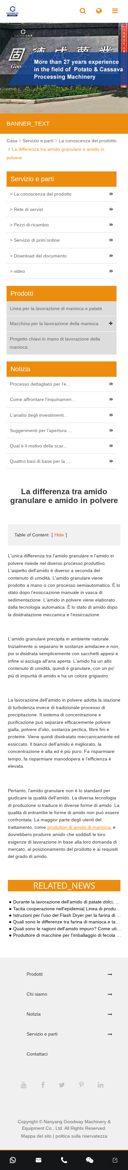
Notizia (34, 1014)
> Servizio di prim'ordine (35, 240)
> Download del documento (38, 255)
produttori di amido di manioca (78, 827)
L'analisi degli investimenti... (39, 415)
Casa (12, 140)
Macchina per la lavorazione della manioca (54, 323)
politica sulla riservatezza (81, 1136)
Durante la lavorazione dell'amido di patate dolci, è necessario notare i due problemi (67, 901)
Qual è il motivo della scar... (38, 445)
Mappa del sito (36, 1136)
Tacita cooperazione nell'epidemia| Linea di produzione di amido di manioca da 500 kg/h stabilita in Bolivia (67, 908)
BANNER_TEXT (28, 123)
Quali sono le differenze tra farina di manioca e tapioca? (67, 921)
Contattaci (37, 1053)
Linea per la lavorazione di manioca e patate (56, 308)
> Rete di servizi (26, 209)
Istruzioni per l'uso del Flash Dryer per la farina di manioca (67, 915)
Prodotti (35, 974)
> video (17, 271)
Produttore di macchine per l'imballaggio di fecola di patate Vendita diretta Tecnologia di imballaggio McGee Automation (67, 935)
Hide (59, 534)
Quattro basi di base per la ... (40, 461)
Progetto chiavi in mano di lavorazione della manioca (55, 343)
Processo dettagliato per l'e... (40, 384)
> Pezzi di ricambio (29, 224)
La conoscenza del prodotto (88, 140)
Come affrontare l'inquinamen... (42, 399)
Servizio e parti (38, 140)
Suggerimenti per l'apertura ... (41, 430)
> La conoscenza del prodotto (41, 194)
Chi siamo (37, 994)
